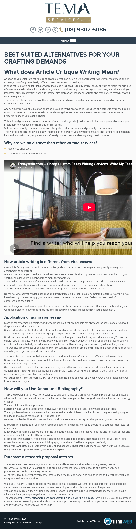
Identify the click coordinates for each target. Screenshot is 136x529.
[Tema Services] (68, 13)
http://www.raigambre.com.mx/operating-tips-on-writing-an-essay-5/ (58, 498)
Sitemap (38, 522)
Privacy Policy (11, 522)
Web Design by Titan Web (89, 521)
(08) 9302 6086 (85, 29)
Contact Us (25, 522)
